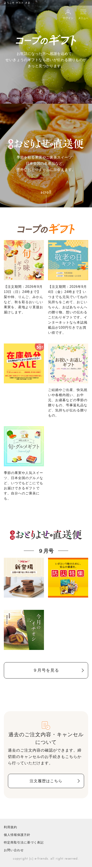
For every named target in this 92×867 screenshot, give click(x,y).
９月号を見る (46, 670)
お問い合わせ (14, 850)
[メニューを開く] (83, 14)
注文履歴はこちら (46, 781)
